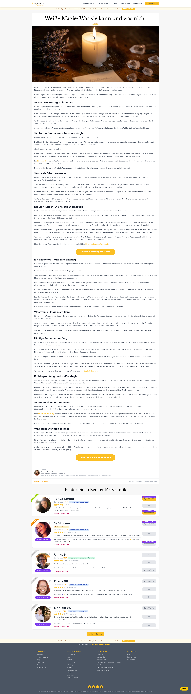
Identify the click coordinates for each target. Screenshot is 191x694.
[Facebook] (97, 686)
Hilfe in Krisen (41, 667)
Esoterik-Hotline (72, 678)
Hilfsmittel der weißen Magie (97, 244)
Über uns (40, 654)
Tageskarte (100, 654)
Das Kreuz (100, 665)
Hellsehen (70, 660)
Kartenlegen (71, 654)
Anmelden (125, 3)
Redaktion (40, 662)
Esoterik (95, 23)
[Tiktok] (93, 686)
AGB (128, 654)
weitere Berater (95, 634)
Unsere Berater (152, 3)
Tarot (68, 657)
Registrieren (137, 3)
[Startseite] (37, 3)
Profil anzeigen (61, 513)
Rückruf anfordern (43, 540)
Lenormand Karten (103, 670)
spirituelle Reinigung (89, 371)
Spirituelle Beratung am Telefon (95, 252)
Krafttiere (70, 673)
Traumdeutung (72, 670)
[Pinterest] (101, 686)
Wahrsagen (71, 662)
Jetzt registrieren (128, 8)
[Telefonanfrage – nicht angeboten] (149, 555)
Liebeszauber (42, 161)
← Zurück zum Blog (41, 481)
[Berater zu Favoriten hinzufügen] (50, 498)
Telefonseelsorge (137, 691)
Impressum (131, 660)
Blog (115, 3)
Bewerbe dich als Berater (101, 645)
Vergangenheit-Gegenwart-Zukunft (109, 662)
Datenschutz (131, 657)
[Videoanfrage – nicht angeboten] (149, 506)
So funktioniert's (42, 657)
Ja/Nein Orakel (102, 660)
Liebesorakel (101, 657)
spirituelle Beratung (46, 414)
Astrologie (70, 665)
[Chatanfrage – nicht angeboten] (149, 597)
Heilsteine (70, 675)
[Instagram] (89, 686)
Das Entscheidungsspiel (105, 667)
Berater (39, 665)
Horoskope (87, 3)
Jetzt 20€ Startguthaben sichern (95, 457)
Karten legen (103, 3)
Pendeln (69, 667)
